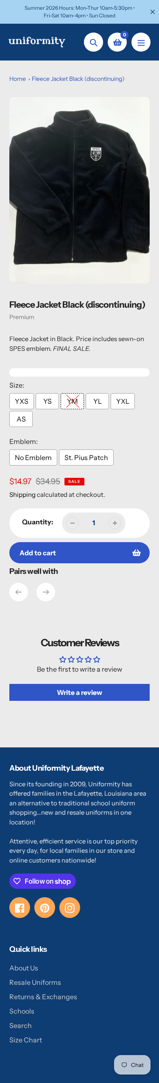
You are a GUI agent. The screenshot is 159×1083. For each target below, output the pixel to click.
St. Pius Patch (86, 457)
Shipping (22, 495)
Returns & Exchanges (43, 996)
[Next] (45, 592)
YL (97, 401)
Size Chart (25, 1040)
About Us (23, 968)
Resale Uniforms (35, 982)
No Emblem (33, 457)
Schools (21, 1011)
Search (20, 1025)
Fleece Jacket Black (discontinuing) (78, 79)
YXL (122, 401)
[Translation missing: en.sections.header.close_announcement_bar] (152, 12)
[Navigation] (141, 42)
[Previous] (18, 592)
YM (72, 401)
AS (21, 419)
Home (17, 79)
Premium (21, 317)
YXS (21, 401)
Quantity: (37, 522)
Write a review (79, 692)
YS (47, 401)
